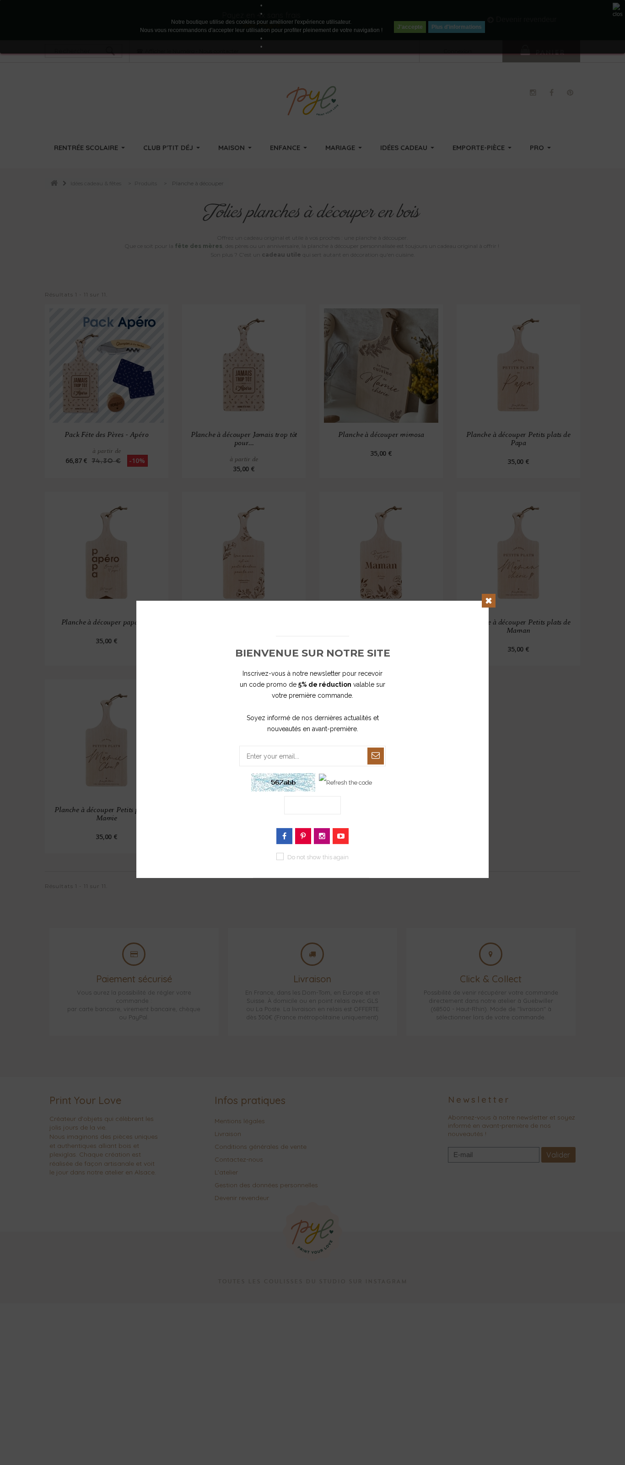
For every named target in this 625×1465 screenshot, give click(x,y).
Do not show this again (318, 857)
